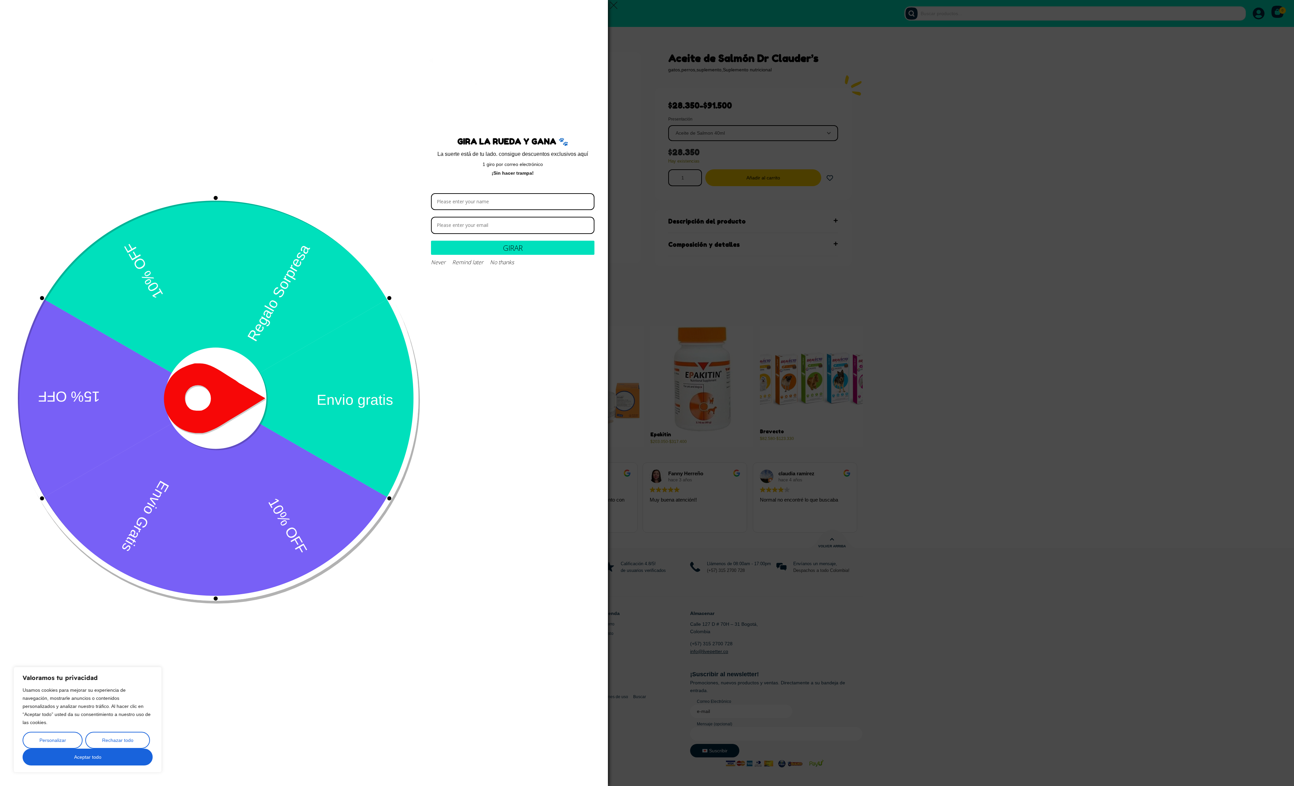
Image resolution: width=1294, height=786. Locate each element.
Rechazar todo (117, 740)
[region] (87, 720)
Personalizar (52, 740)
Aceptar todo (87, 757)
